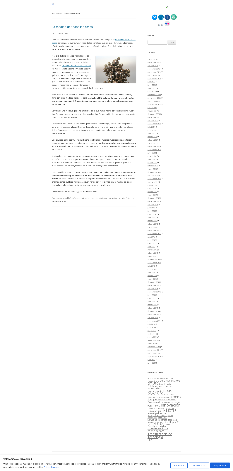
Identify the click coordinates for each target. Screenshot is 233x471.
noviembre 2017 (154, 230)
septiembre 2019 (154, 178)
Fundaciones (153, 402)
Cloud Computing (165, 384)
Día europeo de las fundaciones (159, 397)
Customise (179, 465)
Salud (170, 415)
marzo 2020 (152, 162)
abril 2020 (151, 159)
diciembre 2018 (154, 198)
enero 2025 (152, 59)
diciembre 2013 (154, 347)
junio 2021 (152, 130)
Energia (176, 397)
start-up (150, 424)
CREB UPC (166, 391)
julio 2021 (151, 127)
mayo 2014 (152, 330)
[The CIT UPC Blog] (53, 4)
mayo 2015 (152, 298)
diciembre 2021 (154, 114)
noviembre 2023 (154, 72)
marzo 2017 (152, 250)
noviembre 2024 (154, 62)
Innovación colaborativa (156, 408)
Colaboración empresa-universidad (160, 387)
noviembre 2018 (154, 201)
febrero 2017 (153, 253)
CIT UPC (153, 383)
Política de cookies (52, 467)
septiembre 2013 (154, 356)
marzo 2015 (152, 304)
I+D (161, 402)
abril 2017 (151, 246)
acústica (150, 378)
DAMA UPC (155, 393)
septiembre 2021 (154, 124)
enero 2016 (152, 279)
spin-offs (175, 422)
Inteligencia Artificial (155, 411)
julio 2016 (151, 266)
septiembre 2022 (154, 104)
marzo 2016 (152, 275)
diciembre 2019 (154, 172)
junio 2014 (152, 327)
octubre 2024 (153, 65)
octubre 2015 (153, 288)
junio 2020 (152, 153)
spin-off (166, 422)
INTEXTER (169, 410)
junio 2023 (152, 85)
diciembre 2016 (154, 259)
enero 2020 (152, 169)
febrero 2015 (153, 308)
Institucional (169, 408)
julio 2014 (151, 324)
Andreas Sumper (160, 378)
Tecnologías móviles (157, 426)
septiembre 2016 (154, 262)
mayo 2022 (152, 111)
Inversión (121, 198)
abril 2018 (151, 217)
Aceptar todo (220, 465)
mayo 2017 (152, 243)
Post (76, 198)
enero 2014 (152, 343)
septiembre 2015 (154, 292)
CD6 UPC (163, 380)
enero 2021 (152, 143)
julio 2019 (151, 185)
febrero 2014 (153, 340)
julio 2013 (151, 359)
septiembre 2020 (154, 149)
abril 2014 (151, 334)
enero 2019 (152, 195)
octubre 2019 (153, 175)
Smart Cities (152, 422)
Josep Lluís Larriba (157, 415)
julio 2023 (151, 82)
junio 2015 (152, 295)
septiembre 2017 (154, 233)
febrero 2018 (153, 224)
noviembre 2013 (154, 350)
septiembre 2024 (154, 69)
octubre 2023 (153, 75)
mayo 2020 (152, 156)
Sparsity (159, 422)
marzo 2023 (152, 91)
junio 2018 (152, 211)
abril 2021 (151, 133)
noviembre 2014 (154, 314)
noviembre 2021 (154, 117)
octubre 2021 (153, 120)
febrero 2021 (153, 140)
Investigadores (155, 413)
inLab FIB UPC (154, 405)
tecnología (167, 424)
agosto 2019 (152, 182)
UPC (151, 440)
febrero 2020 (153, 166)
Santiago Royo (152, 418)
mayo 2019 (152, 188)
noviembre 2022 (154, 98)
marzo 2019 (152, 191)
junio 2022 (152, 107)
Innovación (112, 198)
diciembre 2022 (154, 94)
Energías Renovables (159, 399)
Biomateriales (152, 381)
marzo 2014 (152, 337)
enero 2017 (152, 256)
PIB (127, 198)
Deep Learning (169, 394)
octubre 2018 (153, 204)
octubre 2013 (153, 353)
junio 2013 (152, 363)
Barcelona (170, 378)
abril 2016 (151, 272)
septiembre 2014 (154, 321)
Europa (173, 400)
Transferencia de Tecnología (160, 435)
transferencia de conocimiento (158, 430)
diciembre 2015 (154, 282)
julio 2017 (151, 237)
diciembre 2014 (154, 311)
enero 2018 (152, 227)
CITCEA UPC (174, 381)
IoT (165, 413)
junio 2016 (152, 269)
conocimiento (154, 391)
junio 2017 (152, 240)
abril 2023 (151, 88)
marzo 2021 (152, 136)
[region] (116, 463)
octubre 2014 (153, 317)
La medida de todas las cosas (72, 27)
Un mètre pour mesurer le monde (76, 65)
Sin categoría (83, 198)
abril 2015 (151, 301)
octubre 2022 (153, 101)
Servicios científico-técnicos (162, 419)
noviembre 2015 (154, 285)
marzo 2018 (152, 220)
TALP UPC (158, 424)
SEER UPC (162, 417)
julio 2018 (151, 208)
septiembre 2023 (154, 78)
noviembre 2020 (154, 146)
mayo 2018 (152, 214)
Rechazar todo (199, 465)
